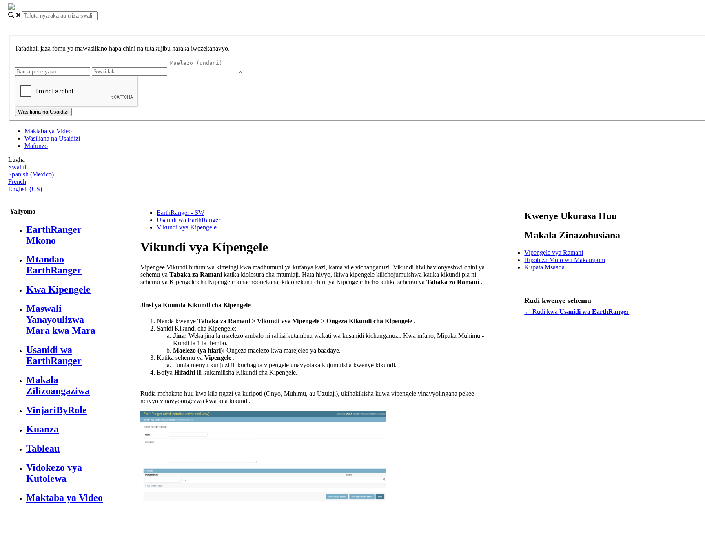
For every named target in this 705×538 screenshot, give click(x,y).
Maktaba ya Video (48, 131)
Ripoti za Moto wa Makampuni (564, 259)
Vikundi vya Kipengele (187, 227)
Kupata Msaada (544, 267)
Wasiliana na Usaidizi (52, 138)
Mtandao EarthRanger (54, 265)
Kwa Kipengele (58, 289)
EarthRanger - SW (180, 212)
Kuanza (42, 429)
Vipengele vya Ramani (553, 252)
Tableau (43, 448)
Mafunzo (36, 145)
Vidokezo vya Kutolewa (54, 473)
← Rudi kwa (576, 311)
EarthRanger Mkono (54, 235)
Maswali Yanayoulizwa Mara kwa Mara (60, 319)
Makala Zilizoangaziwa (58, 385)
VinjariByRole (56, 410)
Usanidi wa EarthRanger (54, 355)
